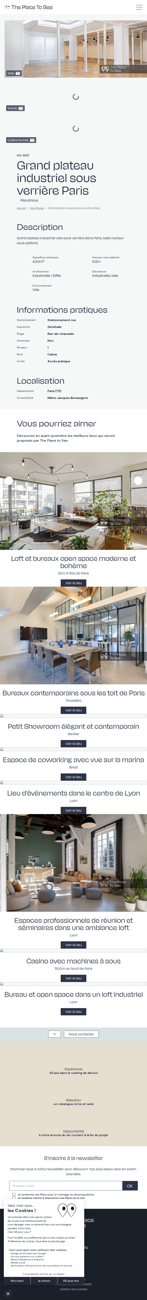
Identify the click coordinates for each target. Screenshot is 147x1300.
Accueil (21, 208)
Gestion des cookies (73, 1289)
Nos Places (37, 208)
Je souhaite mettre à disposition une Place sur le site (51, 1198)
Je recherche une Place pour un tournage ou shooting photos (56, 1194)
